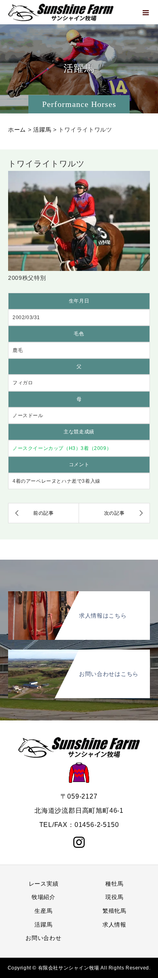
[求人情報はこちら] (79, 594)
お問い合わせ (43, 938)
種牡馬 (114, 883)
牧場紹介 (44, 897)
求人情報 (114, 924)
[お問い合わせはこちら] (79, 653)
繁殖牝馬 (114, 911)
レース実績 (44, 883)
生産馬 (43, 911)
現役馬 (114, 897)
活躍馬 (43, 924)
